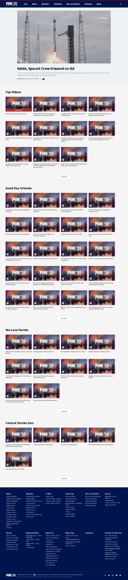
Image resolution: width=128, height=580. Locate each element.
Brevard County (11, 503)
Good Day (69, 494)
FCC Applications (51, 565)
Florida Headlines (11, 496)
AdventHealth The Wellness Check (73, 504)
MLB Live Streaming (111, 542)
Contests (89, 533)
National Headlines (12, 501)
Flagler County (10, 505)
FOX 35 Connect (70, 546)
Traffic (48, 494)
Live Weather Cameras (33, 496)
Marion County (10, 510)
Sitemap (8, 527)
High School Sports (110, 505)
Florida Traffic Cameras (53, 503)
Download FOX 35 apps (53, 551)
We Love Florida (70, 496)
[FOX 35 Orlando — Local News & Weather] (12, 4)
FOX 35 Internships (51, 547)
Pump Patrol (49, 496)
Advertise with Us (51, 554)
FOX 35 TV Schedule (12, 538)
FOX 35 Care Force (71, 499)
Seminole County (11, 517)
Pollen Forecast (31, 510)
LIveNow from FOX (12, 547)
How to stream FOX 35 (53, 535)
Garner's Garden (70, 509)
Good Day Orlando (12, 540)
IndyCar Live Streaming (112, 546)
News (8, 494)
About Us (50, 533)
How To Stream (11, 535)
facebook (105, 575)
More (99, 4)
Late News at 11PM (12, 544)
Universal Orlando (90, 505)
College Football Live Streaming (111, 538)
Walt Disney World (90, 501)
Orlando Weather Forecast (34, 501)
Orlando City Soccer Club (112, 503)
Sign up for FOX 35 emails (53, 549)
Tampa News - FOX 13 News (33, 540)
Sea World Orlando (91, 503)
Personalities (50, 542)
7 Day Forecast (30, 503)
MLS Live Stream (110, 559)
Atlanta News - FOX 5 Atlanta (32, 544)
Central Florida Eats (12, 549)
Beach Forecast (31, 508)
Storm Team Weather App (34, 514)
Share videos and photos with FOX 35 (73, 542)
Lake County (10, 508)
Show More (64, 176)
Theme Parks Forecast (33, 505)
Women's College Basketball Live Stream (112, 553)
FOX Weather (30, 512)
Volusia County (10, 519)
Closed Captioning (51, 560)
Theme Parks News (91, 499)
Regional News (32, 533)
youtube (116, 575)
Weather (29, 494)
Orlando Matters (11, 542)
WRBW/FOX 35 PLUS (52, 558)
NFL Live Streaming (111, 535)
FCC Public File (50, 563)
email (120, 575)
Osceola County (11, 514)
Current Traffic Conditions (53, 499)
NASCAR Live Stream (111, 544)
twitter (108, 575)
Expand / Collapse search (120, 4)
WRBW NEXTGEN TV (52, 556)
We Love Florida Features (93, 496)
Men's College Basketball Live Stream (112, 549)
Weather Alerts (30, 499)
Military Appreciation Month (12, 524)
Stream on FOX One (113, 533)
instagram (112, 575)
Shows (9, 533)
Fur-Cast (68, 512)
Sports (107, 494)
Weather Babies (70, 501)
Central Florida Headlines (13, 499)
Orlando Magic (109, 500)
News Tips (69, 533)
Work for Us (49, 544)
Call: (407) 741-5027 (71, 535)
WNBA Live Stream (111, 556)
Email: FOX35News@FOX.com (72, 538)
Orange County (10, 512)
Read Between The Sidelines (111, 497)
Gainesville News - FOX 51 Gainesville (34, 536)
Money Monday (70, 516)
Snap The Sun (30, 517)
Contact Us (49, 540)
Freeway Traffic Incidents (53, 501)
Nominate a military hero (13, 521)
